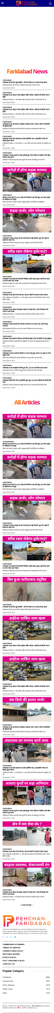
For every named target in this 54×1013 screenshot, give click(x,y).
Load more (26, 905)
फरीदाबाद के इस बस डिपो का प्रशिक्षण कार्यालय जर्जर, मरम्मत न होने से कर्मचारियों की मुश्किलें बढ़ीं (26, 125)
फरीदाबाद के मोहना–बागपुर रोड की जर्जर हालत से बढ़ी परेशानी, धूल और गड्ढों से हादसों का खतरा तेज (26, 239)
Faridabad (7, 80)
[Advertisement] (27, 40)
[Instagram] (7, 937)
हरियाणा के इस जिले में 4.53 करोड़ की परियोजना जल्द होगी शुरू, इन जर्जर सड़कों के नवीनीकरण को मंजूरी (26, 198)
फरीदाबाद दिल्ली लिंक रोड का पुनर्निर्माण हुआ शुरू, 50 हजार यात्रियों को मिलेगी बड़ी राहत (27, 381)
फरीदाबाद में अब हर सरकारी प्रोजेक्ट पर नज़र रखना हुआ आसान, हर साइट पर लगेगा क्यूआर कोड (27, 354)
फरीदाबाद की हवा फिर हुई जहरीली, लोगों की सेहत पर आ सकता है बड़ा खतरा (25, 82)
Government (8, 442)
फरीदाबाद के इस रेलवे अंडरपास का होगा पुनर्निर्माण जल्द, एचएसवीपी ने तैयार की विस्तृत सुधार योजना (25, 139)
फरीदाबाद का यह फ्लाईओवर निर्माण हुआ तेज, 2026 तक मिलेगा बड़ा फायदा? (25, 368)
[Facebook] (3, 937)
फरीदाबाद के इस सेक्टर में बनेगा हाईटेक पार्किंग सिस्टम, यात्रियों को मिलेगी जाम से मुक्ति (26, 96)
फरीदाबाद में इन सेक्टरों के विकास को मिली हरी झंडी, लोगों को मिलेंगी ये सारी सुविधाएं (27, 338)
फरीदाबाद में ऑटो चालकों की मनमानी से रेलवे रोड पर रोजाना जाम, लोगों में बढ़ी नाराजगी (25, 325)
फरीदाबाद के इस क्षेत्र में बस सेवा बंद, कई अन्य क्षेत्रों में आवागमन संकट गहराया (25, 295)
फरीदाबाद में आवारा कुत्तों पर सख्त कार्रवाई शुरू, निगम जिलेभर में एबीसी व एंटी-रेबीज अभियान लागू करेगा (26, 156)
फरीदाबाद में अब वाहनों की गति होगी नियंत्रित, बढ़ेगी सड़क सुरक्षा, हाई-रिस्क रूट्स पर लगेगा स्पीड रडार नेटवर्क (26, 280)
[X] (11, 937)
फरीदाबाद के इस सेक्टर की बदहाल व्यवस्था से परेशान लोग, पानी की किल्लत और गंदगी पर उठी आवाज (25, 310)
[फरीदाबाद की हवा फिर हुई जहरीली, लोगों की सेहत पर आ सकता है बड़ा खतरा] (27, 589)
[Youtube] (15, 937)
